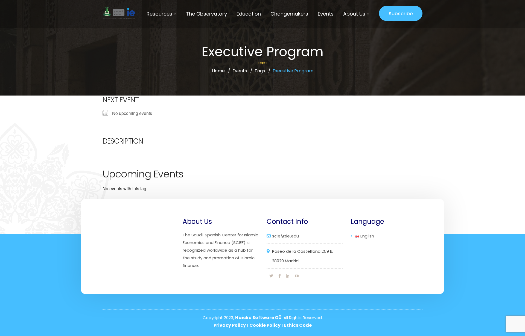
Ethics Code (298, 325)
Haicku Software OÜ (258, 317)
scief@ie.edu (285, 236)
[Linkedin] (287, 276)
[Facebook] (280, 276)
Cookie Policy (265, 325)
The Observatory (206, 13)
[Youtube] (297, 276)
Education (249, 13)
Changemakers (289, 13)
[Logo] (118, 12)
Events (326, 13)
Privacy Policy (230, 325)
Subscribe (401, 13)
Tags (260, 71)
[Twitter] (271, 276)
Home (218, 71)
